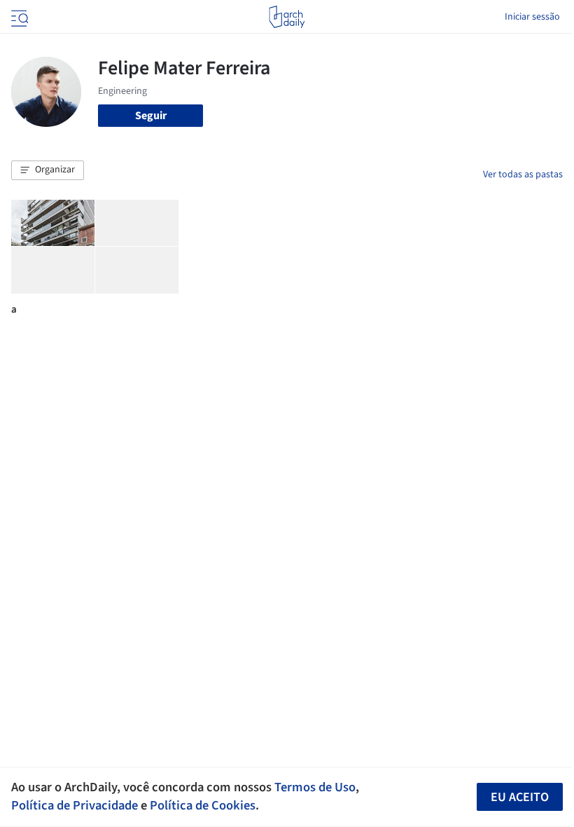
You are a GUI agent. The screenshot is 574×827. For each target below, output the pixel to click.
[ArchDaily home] (286, 17)
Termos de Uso (315, 787)
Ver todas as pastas (523, 174)
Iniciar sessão (532, 17)
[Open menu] (18, 17)
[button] (47, 170)
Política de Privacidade (74, 805)
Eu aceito (520, 797)
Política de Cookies (202, 805)
